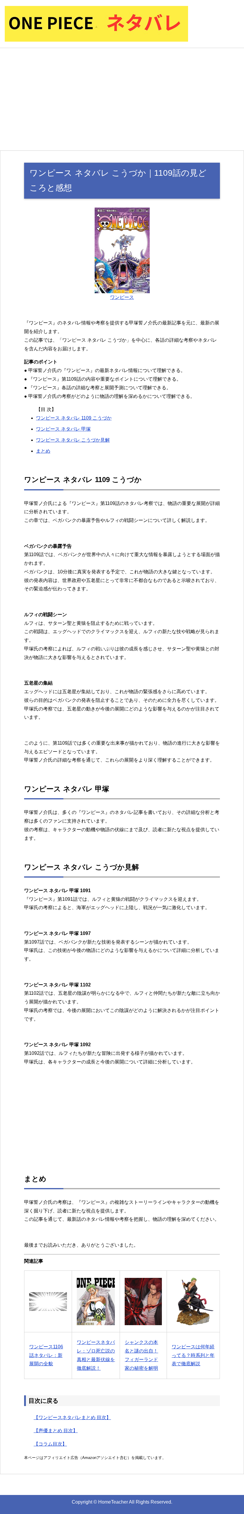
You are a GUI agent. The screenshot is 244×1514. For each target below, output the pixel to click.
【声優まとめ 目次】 (56, 1430)
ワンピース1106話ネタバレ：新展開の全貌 (46, 1355)
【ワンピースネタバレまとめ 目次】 (72, 1417)
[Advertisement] (122, 99)
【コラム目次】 (50, 1443)
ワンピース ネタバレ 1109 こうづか (74, 418)
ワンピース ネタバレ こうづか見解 (73, 440)
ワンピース (122, 297)
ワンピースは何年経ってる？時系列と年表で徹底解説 (193, 1355)
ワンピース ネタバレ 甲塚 (63, 429)
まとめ (43, 451)
